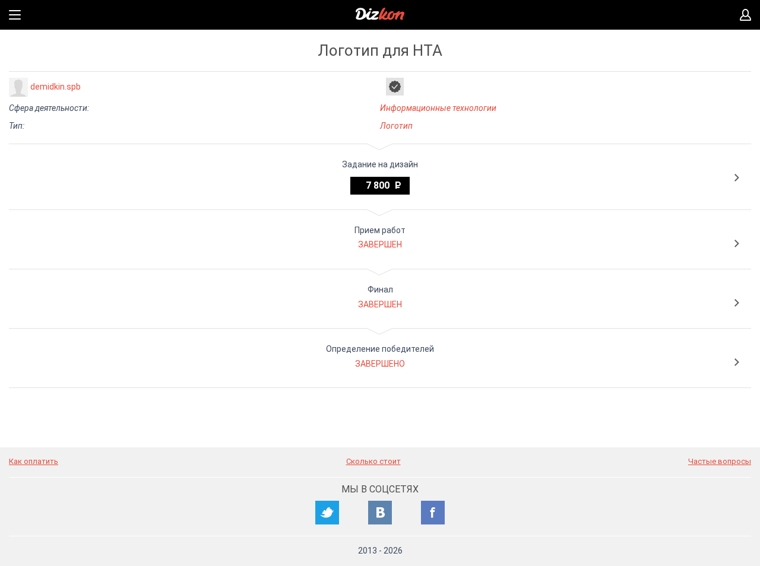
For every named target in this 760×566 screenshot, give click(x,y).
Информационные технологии (438, 108)
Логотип (396, 126)
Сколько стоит (373, 461)
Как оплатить (33, 461)
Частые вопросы (719, 461)
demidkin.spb (55, 86)
